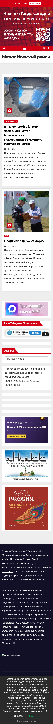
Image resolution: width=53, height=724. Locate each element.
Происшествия (11, 121)
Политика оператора (26, 721)
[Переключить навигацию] (25, 48)
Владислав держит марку (24, 241)
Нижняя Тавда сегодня (26, 13)
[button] (44, 48)
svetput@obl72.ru (10, 563)
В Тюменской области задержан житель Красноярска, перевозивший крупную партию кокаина (23, 135)
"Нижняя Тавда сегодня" (14, 551)
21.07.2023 (12, 246)
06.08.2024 (12, 149)
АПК (6, 236)
